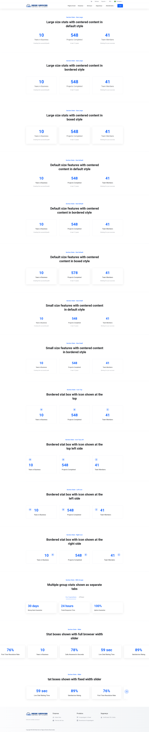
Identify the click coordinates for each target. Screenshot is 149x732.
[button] (126, 691)
